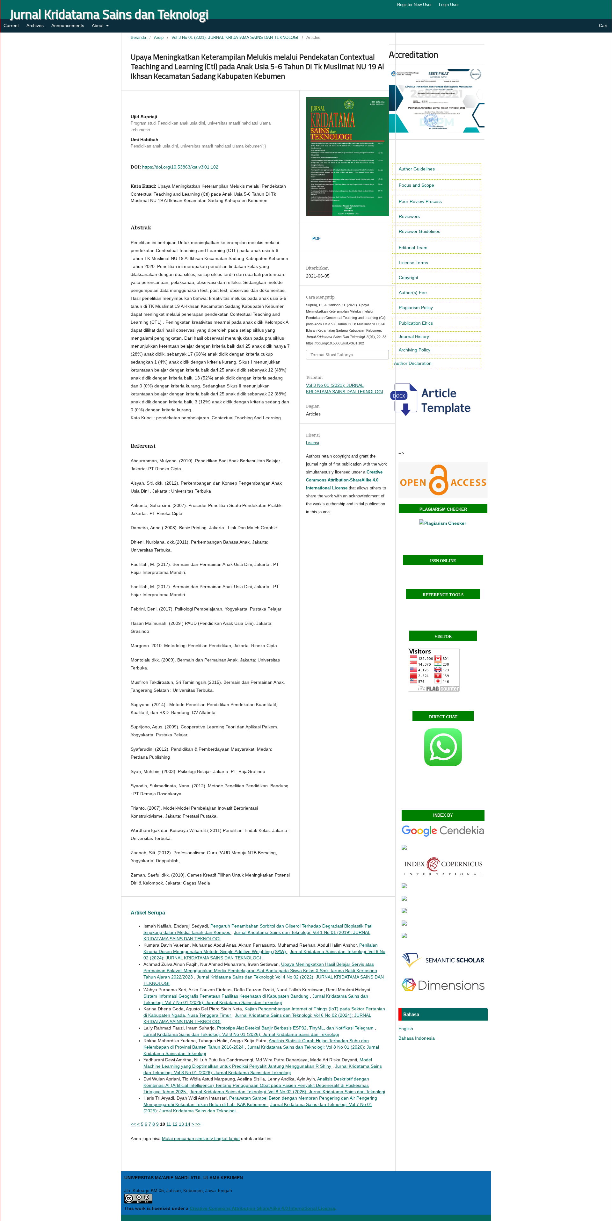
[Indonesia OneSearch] (404, 886)
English (405, 1028)
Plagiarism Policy (416, 307)
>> (197, 1124)
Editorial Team (413, 247)
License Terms (413, 262)
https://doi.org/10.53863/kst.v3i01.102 (180, 167)
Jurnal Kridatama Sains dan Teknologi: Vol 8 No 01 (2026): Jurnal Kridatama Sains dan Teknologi (241, 1034)
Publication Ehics (416, 323)
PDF (316, 238)
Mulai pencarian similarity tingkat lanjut (201, 1138)
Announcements (67, 25)
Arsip (159, 37)
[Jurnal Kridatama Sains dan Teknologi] (443, 835)
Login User (449, 4)
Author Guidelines (417, 168)
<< (133, 1124)
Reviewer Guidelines (419, 231)
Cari (602, 25)
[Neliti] (404, 924)
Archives (35, 25)
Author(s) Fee (413, 292)
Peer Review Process (420, 201)
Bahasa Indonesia (416, 1038)
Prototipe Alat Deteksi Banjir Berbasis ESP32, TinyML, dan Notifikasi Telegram (296, 1027)
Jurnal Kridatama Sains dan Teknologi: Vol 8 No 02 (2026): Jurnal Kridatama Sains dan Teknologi (287, 1091)
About (98, 25)
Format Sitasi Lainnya (331, 355)
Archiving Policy (414, 349)
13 (181, 1124)
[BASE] (404, 899)
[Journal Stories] (404, 936)
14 (187, 1124)
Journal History (414, 336)
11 (168, 1124)
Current (11, 25)
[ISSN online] (443, 480)
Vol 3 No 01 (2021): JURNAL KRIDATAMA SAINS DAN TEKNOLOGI (234, 37)
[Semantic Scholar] (443, 969)
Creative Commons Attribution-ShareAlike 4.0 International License (262, 1208)
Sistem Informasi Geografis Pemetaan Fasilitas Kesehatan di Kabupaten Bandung (226, 996)
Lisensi (312, 442)
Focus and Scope (416, 185)
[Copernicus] (443, 874)
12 (175, 1124)
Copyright (408, 277)
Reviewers (409, 216)
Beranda (138, 37)
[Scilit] (404, 911)
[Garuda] (404, 848)
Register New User (414, 4)
